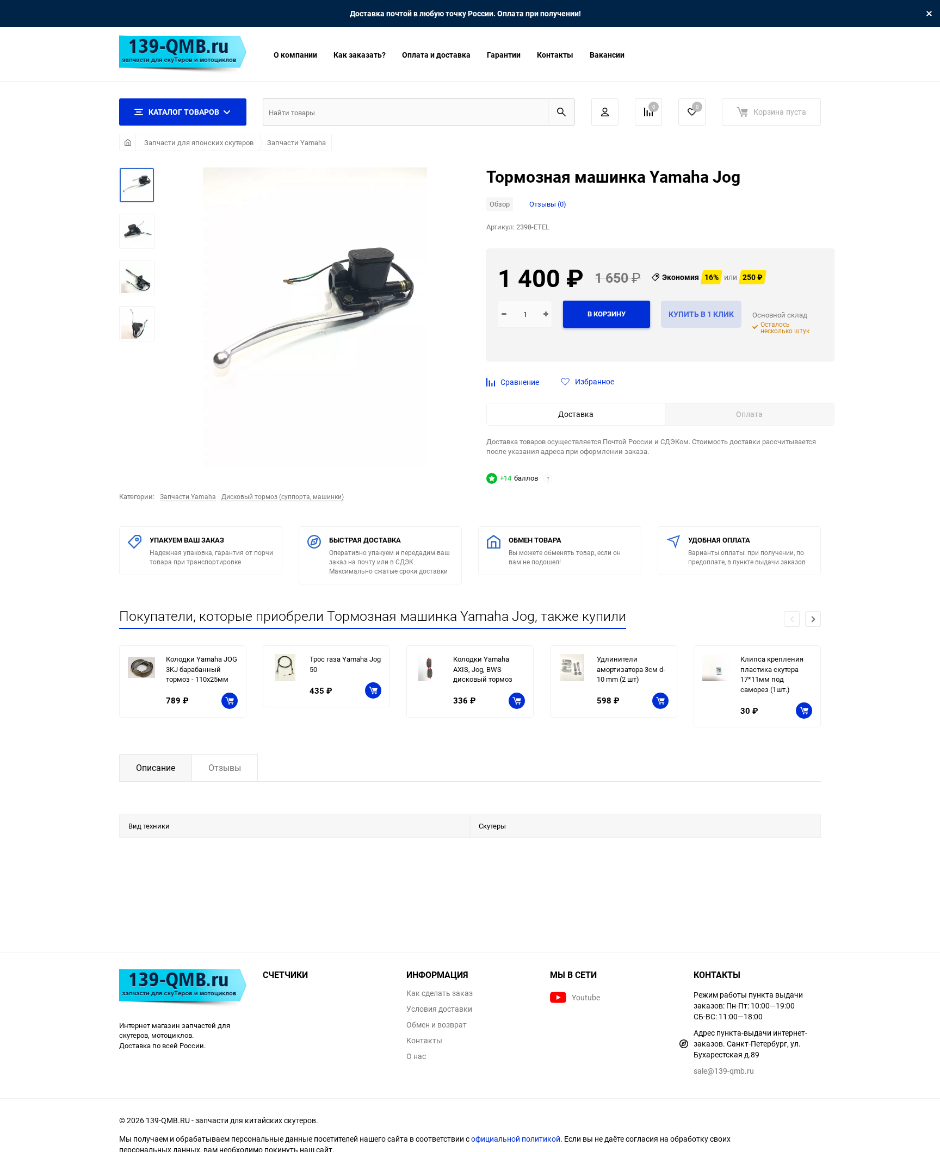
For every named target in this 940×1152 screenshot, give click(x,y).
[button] (813, 619)
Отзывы (224, 768)
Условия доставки (439, 1009)
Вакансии (607, 54)
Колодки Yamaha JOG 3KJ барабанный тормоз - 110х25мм (201, 669)
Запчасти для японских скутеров (198, 142)
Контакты (555, 54)
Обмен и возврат (436, 1025)
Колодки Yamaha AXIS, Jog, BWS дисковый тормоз (482, 669)
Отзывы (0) (547, 204)
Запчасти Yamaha (296, 142)
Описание (155, 768)
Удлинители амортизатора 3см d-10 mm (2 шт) (631, 669)
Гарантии (504, 54)
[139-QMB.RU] (182, 989)
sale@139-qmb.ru (724, 1071)
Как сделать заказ (439, 993)
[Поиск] (561, 112)
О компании (295, 54)
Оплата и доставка (436, 54)
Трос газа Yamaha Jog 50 (345, 664)
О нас (416, 1056)
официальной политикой (515, 1139)
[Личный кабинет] (605, 112)
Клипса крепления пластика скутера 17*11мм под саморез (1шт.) (771, 674)
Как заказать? (359, 54)
